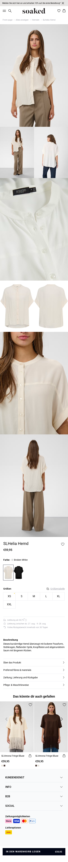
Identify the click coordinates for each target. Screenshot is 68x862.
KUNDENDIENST (14, 777)
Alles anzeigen (22, 20)
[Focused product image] (34, 75)
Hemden (35, 20)
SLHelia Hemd (49, 20)
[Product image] (17, 152)
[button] (34, 662)
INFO (8, 786)
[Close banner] (62, 3)
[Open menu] (4, 10)
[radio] (9, 596)
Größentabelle (57, 588)
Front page (7, 20)
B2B (7, 796)
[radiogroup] (34, 600)
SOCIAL (10, 805)
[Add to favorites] (62, 544)
